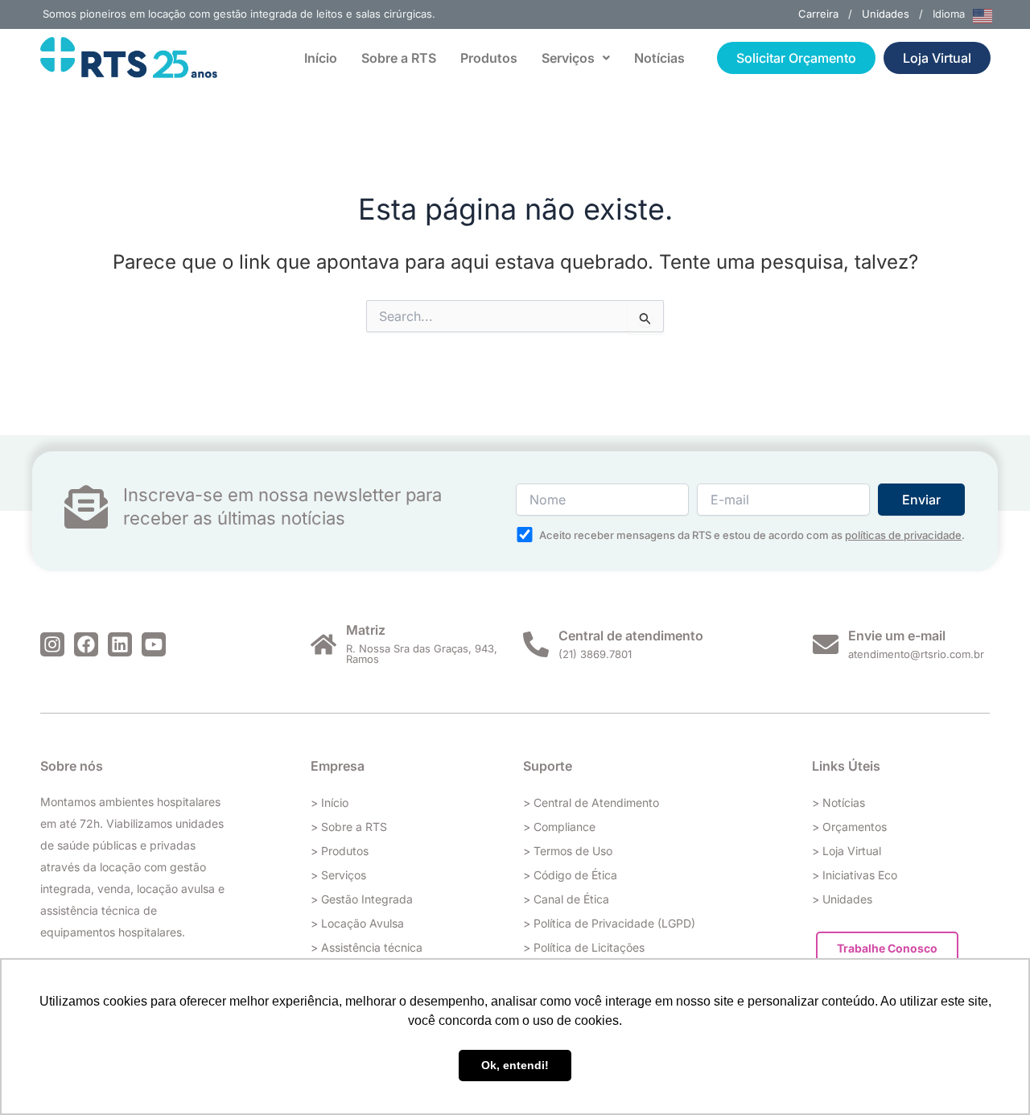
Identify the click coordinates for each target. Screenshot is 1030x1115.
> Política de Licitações (584, 947)
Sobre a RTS (398, 58)
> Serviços (338, 875)
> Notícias (838, 802)
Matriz (365, 630)
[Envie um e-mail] (825, 644)
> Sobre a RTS (349, 826)
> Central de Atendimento (591, 802)
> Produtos (340, 851)
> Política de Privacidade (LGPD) (609, 923)
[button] (576, 57)
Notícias (659, 58)
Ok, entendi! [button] (515, 1065)
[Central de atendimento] (536, 644)
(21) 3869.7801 (595, 654)
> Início (329, 802)
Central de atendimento (630, 635)
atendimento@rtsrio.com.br (916, 654)
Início (320, 58)
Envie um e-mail (897, 635)
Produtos (488, 58)
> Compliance (559, 826)
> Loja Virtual (846, 851)
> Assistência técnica (366, 947)
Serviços (568, 58)
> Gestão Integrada (362, 899)
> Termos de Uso (567, 851)
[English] (983, 14)
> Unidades (842, 899)
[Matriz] (323, 644)
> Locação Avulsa (357, 923)
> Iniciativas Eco (854, 875)
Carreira (818, 13)
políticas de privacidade (903, 535)
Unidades (885, 13)
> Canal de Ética (566, 899)
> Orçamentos (849, 826)
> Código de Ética (570, 875)
